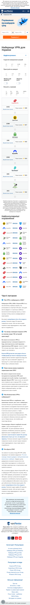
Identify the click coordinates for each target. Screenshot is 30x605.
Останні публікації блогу (15, 548)
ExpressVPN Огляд (15, 566)
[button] (3, 601)
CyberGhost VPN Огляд (15, 568)
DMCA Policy (15, 596)
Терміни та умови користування (15, 590)
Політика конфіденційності (15, 587)
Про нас (15, 583)
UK (23, 11)
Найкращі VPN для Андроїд (15, 557)
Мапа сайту (15, 592)
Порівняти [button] (14, 37)
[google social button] (16, 538)
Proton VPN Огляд (15, 570)
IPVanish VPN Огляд (15, 574)
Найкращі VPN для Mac (15, 552)
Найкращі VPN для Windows (15, 550)
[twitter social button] (12, 538)
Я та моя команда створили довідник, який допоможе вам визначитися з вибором (15, 457)
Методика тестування (15, 598)
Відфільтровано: (10, 55)
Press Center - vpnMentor (15, 594)
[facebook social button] (9, 538)
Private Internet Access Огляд (15, 572)
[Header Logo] (7, 11)
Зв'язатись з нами (15, 585)
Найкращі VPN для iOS (15, 555)
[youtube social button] (20, 538)
